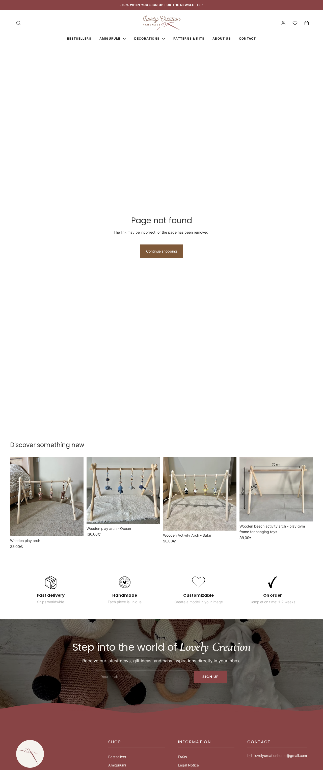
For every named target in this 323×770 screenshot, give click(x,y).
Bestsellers (117, 757)
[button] (136, 744)
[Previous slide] (17, 496)
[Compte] (283, 23)
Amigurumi (110, 38)
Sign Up (210, 677)
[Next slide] (76, 496)
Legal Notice (188, 765)
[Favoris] (295, 23)
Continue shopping (161, 251)
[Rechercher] (18, 23)
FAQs (182, 757)
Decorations (147, 38)
